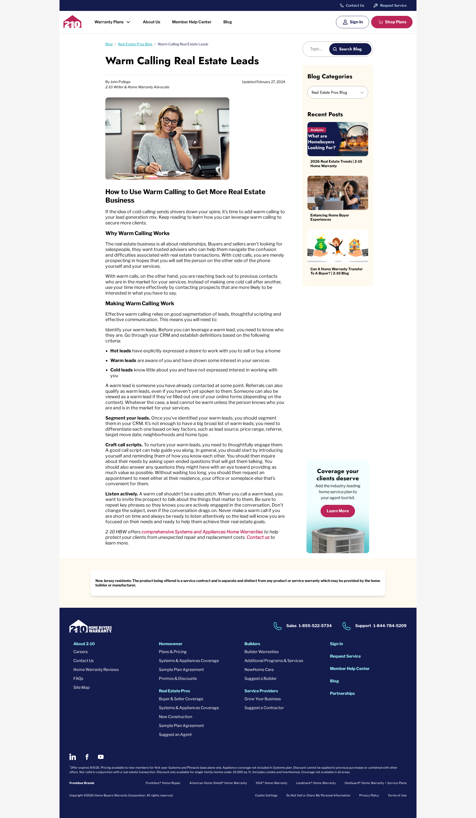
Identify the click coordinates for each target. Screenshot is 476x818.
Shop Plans (395, 22)
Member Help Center (191, 22)
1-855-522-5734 (315, 626)
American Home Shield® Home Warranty (218, 783)
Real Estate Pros (174, 691)
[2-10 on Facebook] (87, 757)
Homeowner (170, 643)
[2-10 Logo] (73, 26)
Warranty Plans (108, 22)
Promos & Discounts (178, 678)
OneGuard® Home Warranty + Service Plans (376, 783)
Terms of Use (397, 795)
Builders (252, 643)
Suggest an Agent (175, 734)
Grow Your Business (262, 699)
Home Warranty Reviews (96, 669)
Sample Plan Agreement (181, 669)
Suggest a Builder (260, 678)
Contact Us (355, 5)
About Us (151, 22)
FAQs (78, 678)
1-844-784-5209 (390, 626)
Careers (80, 651)
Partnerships (342, 693)
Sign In (356, 22)
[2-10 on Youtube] (101, 757)
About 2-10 (84, 643)
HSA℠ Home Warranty (271, 783)
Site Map (81, 687)
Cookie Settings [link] (266, 795)
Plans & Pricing (173, 651)
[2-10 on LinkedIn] (72, 757)
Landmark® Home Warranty (316, 783)
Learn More (338, 511)
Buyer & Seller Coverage (181, 699)
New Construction (175, 716)
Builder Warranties (261, 651)
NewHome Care (259, 669)
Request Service (393, 5)
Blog (227, 22)
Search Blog (350, 49)
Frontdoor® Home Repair (163, 783)
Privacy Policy (369, 795)
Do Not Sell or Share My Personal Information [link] (318, 795)
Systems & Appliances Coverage (189, 660)
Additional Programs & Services (273, 660)
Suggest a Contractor (264, 707)
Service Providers (261, 691)
